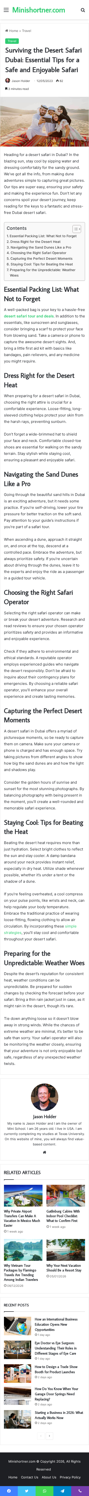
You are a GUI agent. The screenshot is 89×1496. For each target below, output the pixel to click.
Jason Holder (21, 81)
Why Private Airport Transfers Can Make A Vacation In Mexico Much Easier (22, 1218)
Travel (26, 31)
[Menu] (6, 11)
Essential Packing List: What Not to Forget (43, 236)
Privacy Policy (70, 1477)
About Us (49, 1477)
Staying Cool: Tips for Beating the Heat (42, 264)
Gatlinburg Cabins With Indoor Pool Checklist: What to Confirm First (63, 1216)
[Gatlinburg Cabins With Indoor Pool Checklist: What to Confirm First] (65, 1196)
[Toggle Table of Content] (74, 229)
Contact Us (29, 1477)
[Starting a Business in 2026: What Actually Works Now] (17, 1419)
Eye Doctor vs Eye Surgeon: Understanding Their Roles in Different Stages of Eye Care (56, 1348)
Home (13, 31)
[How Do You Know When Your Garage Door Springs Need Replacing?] (17, 1395)
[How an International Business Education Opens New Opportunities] (17, 1326)
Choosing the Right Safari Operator (38, 253)
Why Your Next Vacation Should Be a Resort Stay (63, 1267)
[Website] (44, 1152)
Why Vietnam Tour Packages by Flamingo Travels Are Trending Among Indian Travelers (21, 1272)
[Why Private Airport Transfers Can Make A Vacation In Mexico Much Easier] (23, 1196)
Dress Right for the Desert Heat (35, 242)
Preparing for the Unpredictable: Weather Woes (42, 272)
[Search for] (82, 11)
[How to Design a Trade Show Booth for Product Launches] (17, 1373)
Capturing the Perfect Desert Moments (41, 258)
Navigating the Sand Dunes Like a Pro (41, 247)
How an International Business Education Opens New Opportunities (56, 1324)
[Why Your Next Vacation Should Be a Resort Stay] (65, 1250)
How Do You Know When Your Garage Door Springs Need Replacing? (56, 1394)
